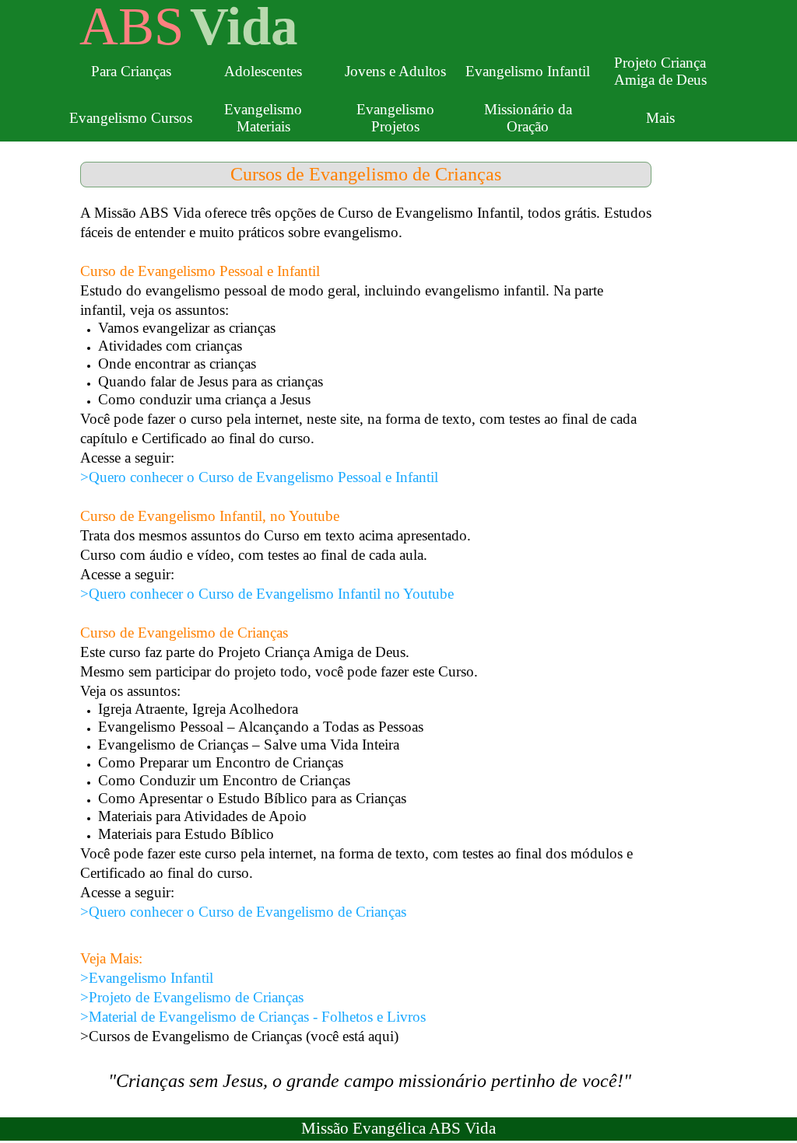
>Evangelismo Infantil (146, 978)
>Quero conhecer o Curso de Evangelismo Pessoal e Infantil (259, 477)
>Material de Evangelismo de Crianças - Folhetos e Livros (253, 1016)
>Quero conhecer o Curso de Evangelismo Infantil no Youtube (267, 593)
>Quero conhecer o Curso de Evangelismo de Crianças (243, 912)
